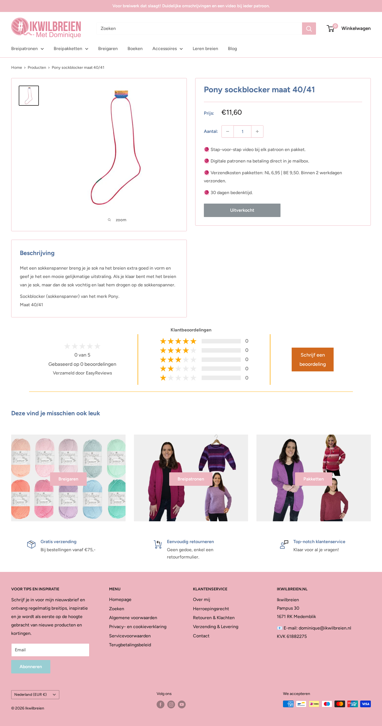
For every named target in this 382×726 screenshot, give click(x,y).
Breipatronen (24, 48)
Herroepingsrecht (211, 608)
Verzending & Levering (215, 626)
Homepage (120, 599)
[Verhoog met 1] (257, 131)
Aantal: (211, 131)
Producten (37, 67)
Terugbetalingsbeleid (130, 644)
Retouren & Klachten (214, 617)
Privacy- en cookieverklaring (137, 626)
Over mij (201, 599)
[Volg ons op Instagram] (171, 704)
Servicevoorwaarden (130, 635)
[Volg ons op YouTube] (182, 704)
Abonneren (31, 666)
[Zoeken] (309, 28)
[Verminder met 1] (228, 131)
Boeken (135, 48)
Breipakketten (68, 48)
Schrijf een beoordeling (313, 359)
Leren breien (205, 48)
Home (16, 67)
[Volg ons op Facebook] (160, 704)
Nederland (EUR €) (30, 694)
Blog (232, 48)
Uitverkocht (242, 210)
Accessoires (164, 48)
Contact (201, 635)
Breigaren (108, 48)
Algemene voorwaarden (133, 617)
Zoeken (116, 608)
